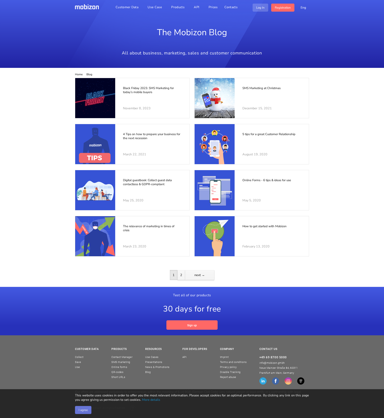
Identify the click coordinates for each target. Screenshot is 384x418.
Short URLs (118, 377)
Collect (79, 357)
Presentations (153, 362)
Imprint (224, 357)
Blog (148, 372)
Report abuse (228, 377)
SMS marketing (120, 362)
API (184, 357)
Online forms (119, 367)
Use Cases (152, 357)
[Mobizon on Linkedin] (263, 381)
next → (199, 275)
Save (78, 362)
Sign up (192, 325)
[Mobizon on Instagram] (288, 381)
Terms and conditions (233, 362)
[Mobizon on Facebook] (275, 381)
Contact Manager (121, 357)
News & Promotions (157, 367)
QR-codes (117, 372)
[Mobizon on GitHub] (300, 381)
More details (151, 400)
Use (77, 367)
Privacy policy (228, 367)
